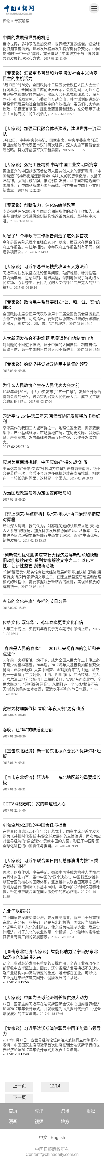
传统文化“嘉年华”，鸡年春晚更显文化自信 (43, 622)
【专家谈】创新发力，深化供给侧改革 (39, 205)
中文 (43, 1137)
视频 (39, 1121)
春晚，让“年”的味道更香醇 (28, 730)
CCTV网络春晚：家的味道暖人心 (34, 804)
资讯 (65, 1111)
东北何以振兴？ (18, 911)
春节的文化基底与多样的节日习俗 (35, 601)
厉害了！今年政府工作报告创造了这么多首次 (45, 236)
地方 (65, 1121)
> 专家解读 (20, 21)
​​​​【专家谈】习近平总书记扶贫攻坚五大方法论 (45, 266)
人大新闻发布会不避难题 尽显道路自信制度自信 (48, 338)
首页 (13, 1111)
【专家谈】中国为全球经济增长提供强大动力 (45, 997)
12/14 (55, 1086)
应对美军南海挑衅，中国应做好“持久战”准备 (45, 462)
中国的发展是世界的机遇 (26, 37)
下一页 (19, 1097)
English (58, 1137)
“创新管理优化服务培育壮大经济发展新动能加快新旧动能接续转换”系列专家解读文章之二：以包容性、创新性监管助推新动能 (50, 560)
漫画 (13, 1121)
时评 (39, 1111)
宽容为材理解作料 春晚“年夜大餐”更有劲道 (43, 708)
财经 (91, 1111)
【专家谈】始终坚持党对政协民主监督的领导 (45, 364)
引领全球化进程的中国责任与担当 (35, 825)
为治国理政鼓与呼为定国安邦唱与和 (37, 493)
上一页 (19, 1086)
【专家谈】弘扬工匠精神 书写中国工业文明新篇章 (50, 164)
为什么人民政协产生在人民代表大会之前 (41, 385)
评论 (6, 21)
